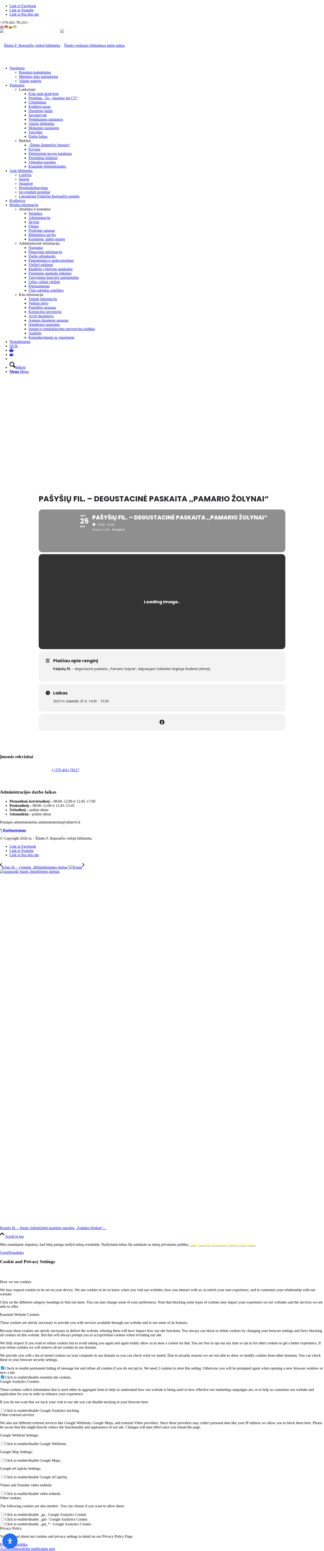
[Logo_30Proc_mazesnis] (30, 45)
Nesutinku (16, 1253)
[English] (2, 27)
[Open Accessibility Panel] (10, 1541)
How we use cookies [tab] (15, 1282)
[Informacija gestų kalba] (11, 354)
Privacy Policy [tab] (11, 1528)
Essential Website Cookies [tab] (19, 1315)
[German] (6, 27)
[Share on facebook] (162, 722)
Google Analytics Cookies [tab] (19, 1382)
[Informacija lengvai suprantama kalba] (11, 350)
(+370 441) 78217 (65, 770)
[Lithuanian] (11, 27)
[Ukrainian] (15, 27)
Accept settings (11, 1549)
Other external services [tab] (17, 1415)
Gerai (4, 1253)
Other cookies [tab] (10, 1498)
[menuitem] (166, 74)
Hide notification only (39, 1549)
